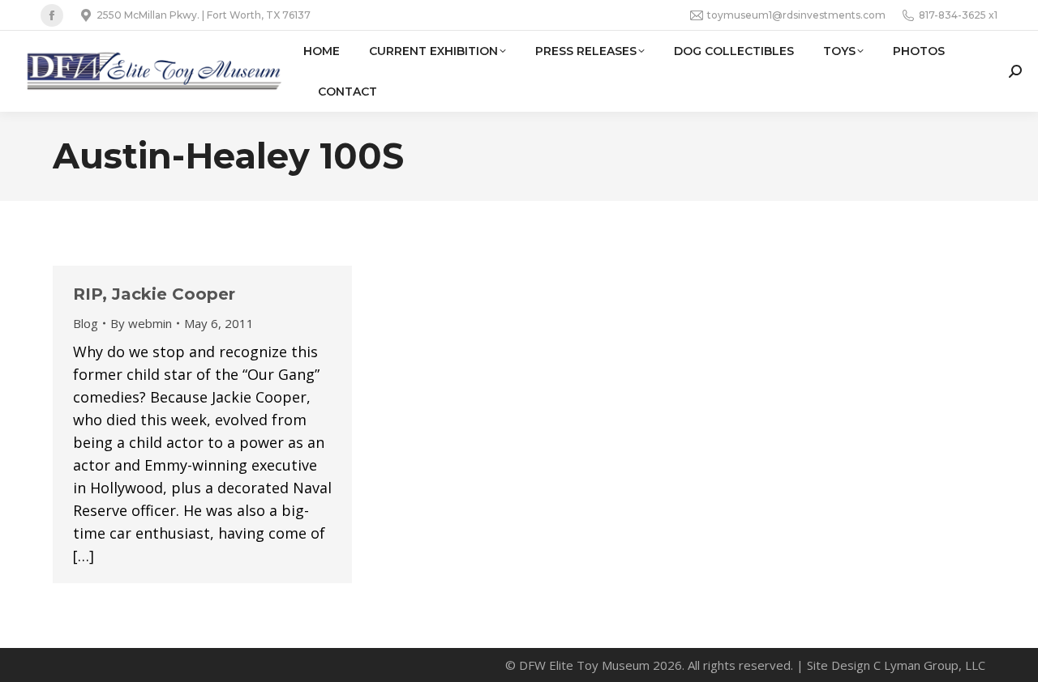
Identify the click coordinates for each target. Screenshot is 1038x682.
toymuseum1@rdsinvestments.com (796, 15)
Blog (85, 323)
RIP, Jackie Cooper (154, 294)
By (141, 323)
